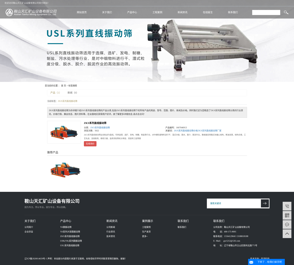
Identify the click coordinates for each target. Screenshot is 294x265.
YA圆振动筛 (66, 227)
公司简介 (28, 227)
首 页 (63, 86)
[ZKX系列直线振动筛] (64, 132)
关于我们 (107, 12)
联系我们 (233, 12)
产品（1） (55, 92)
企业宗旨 (28, 232)
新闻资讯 (182, 12)
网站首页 (82, 12)
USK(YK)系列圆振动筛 (71, 241)
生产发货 (146, 232)
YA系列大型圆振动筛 (70, 232)
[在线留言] (287, 224)
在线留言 (208, 12)
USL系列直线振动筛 (69, 245)
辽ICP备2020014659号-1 (35, 258)
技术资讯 (110, 236)
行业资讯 (110, 232)
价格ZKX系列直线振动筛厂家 (207, 131)
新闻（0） (73, 92)
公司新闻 (110, 227)
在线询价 (90, 144)
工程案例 (157, 12)
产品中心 (132, 12)
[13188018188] (287, 206)
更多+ (145, 236)
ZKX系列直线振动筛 (95, 123)
